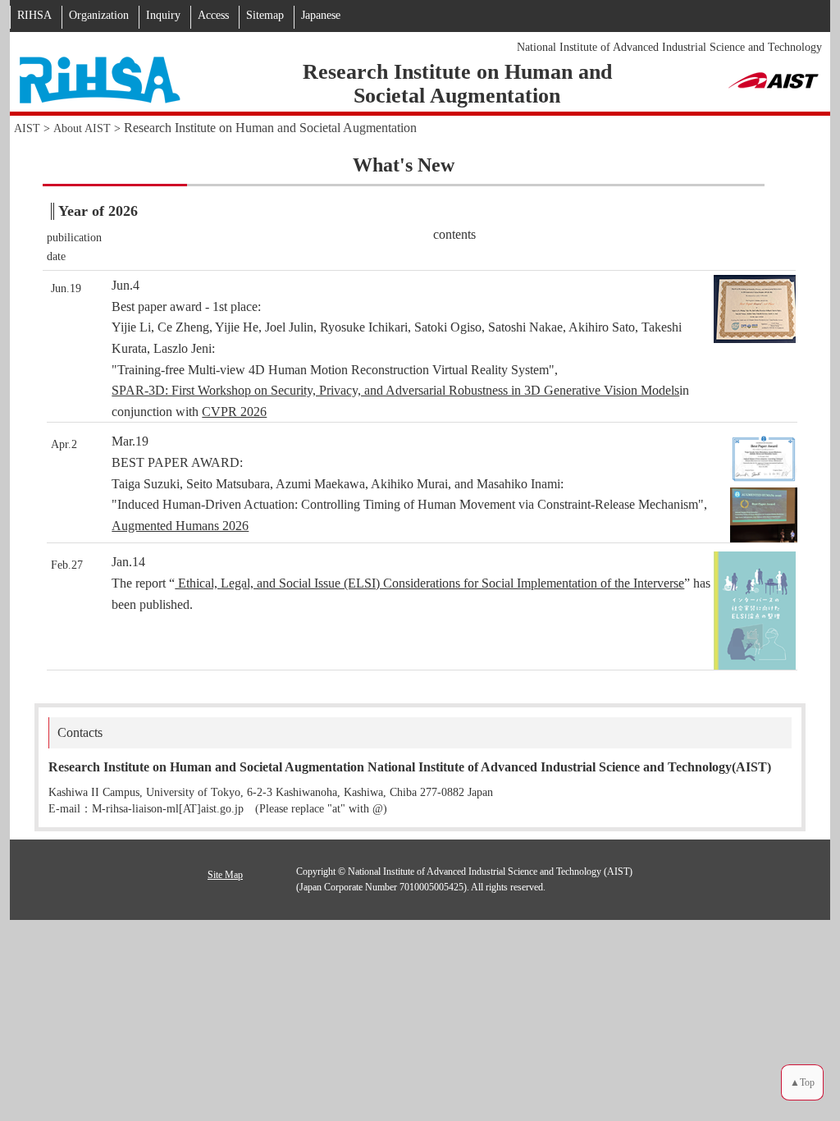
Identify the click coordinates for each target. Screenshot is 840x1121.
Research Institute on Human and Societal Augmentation (270, 128)
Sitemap (265, 14)
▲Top (802, 1083)
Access (213, 14)
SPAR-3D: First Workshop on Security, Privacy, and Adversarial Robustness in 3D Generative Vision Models (395, 390)
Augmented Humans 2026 (180, 526)
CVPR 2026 (234, 412)
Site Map (225, 875)
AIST (27, 128)
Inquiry (163, 14)
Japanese (320, 14)
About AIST (82, 128)
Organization (99, 14)
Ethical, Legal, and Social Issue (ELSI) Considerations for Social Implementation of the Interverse (429, 583)
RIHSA (34, 14)
